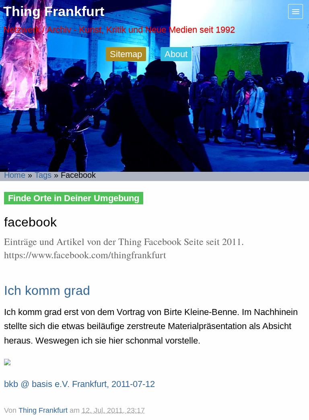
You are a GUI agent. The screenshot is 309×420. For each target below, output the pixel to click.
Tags (43, 175)
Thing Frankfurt (53, 11)
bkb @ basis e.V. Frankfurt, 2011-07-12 (79, 384)
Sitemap (126, 54)
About (176, 54)
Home (14, 175)
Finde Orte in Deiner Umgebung (73, 198)
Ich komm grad (47, 290)
